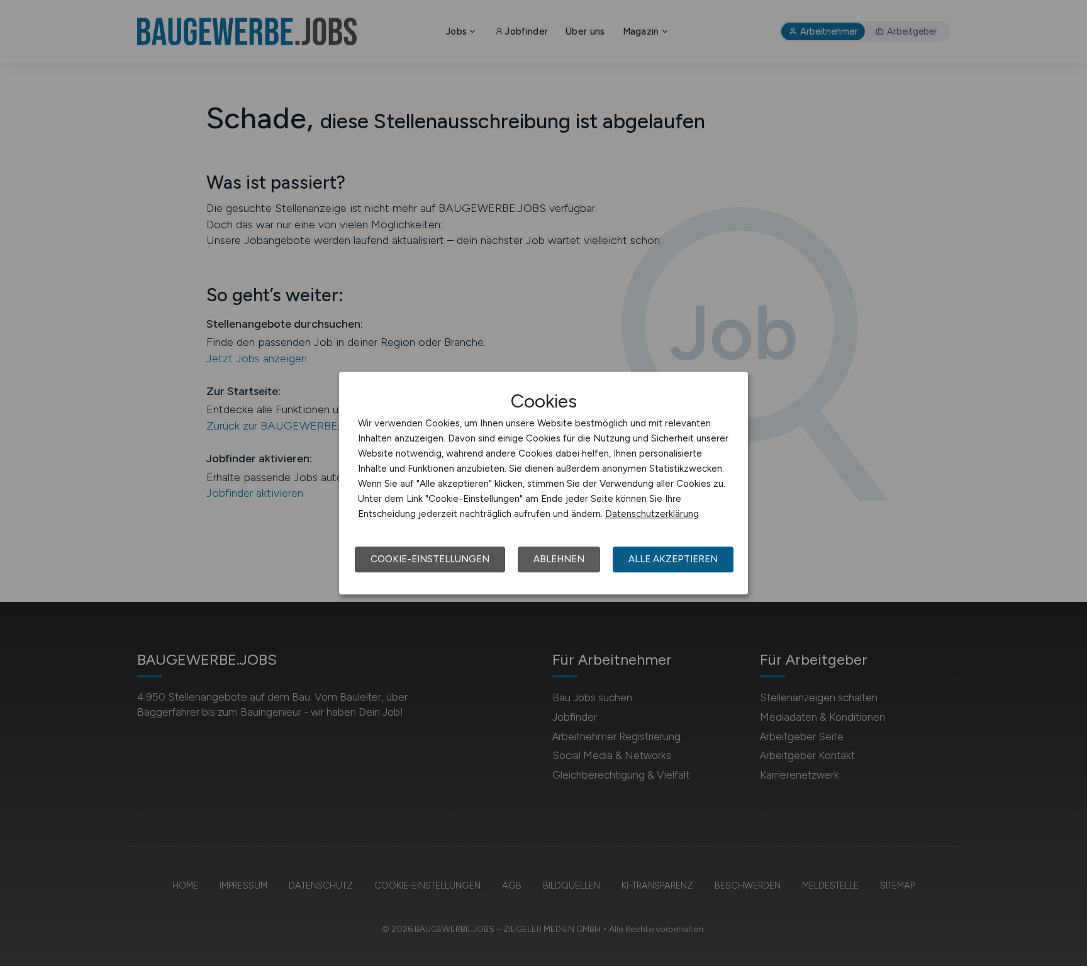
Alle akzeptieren (673, 559)
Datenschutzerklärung (652, 513)
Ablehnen (558, 559)
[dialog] (543, 483)
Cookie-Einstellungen (430, 559)
